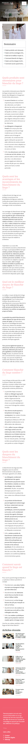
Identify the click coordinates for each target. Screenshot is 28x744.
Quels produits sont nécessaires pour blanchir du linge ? (14, 50)
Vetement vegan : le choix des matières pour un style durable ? (20, 681)
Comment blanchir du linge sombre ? (14, 58)
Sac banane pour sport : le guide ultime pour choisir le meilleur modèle (21, 635)
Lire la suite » (18, 639)
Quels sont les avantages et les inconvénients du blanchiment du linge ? (14, 53)
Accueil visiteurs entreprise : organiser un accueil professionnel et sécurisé (20, 647)
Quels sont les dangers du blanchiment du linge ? (14, 61)
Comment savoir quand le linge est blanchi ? (14, 64)
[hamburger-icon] (24, 3)
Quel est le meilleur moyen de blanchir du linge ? (14, 55)
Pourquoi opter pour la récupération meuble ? (20, 691)
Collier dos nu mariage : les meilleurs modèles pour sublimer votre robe (20, 659)
